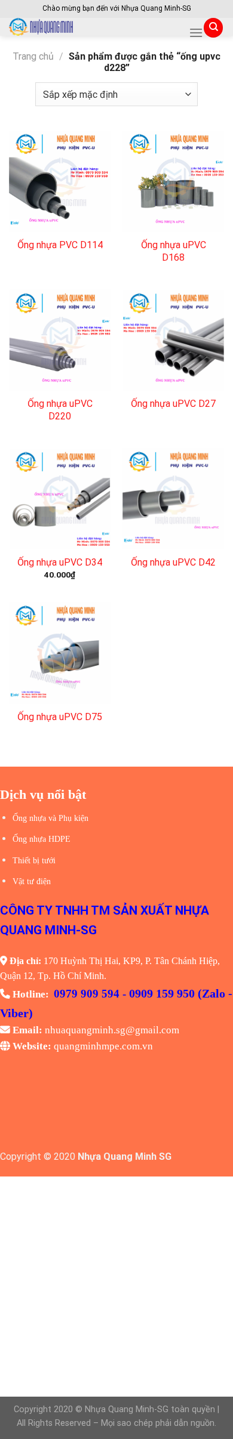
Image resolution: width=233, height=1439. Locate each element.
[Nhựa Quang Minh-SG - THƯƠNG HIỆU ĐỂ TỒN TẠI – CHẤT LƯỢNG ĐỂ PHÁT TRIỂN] (94, 27)
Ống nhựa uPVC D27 (173, 403)
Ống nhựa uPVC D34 (59, 562)
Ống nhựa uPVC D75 (59, 716)
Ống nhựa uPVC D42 (173, 562)
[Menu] (196, 32)
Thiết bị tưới (34, 860)
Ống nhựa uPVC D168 (173, 251)
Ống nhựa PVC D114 (60, 245)
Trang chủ (33, 56)
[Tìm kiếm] (213, 28)
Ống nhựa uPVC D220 (60, 410)
